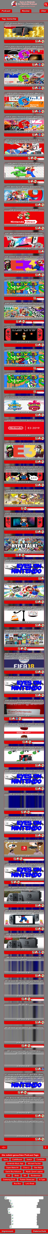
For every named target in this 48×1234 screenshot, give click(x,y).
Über (43, 11)
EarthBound (17, 1159)
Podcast (6, 11)
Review (26, 11)
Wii (25, 1175)
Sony (6, 1159)
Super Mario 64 (12, 1167)
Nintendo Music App (15, 1163)
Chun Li (26, 1167)
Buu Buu (17, 1184)
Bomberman (36, 1175)
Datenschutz (39, 1231)
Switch (29, 1159)
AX (8, 1175)
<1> (3, 1147)
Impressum (7, 1231)
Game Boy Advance (13, 1171)
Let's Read (30, 1184)
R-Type (42, 1179)
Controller (40, 1159)
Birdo (17, 1175)
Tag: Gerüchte (9, 19)
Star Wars (38, 1167)
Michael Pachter (34, 1163)
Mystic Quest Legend (34, 1171)
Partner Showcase (27, 1179)
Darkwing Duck (9, 1179)
